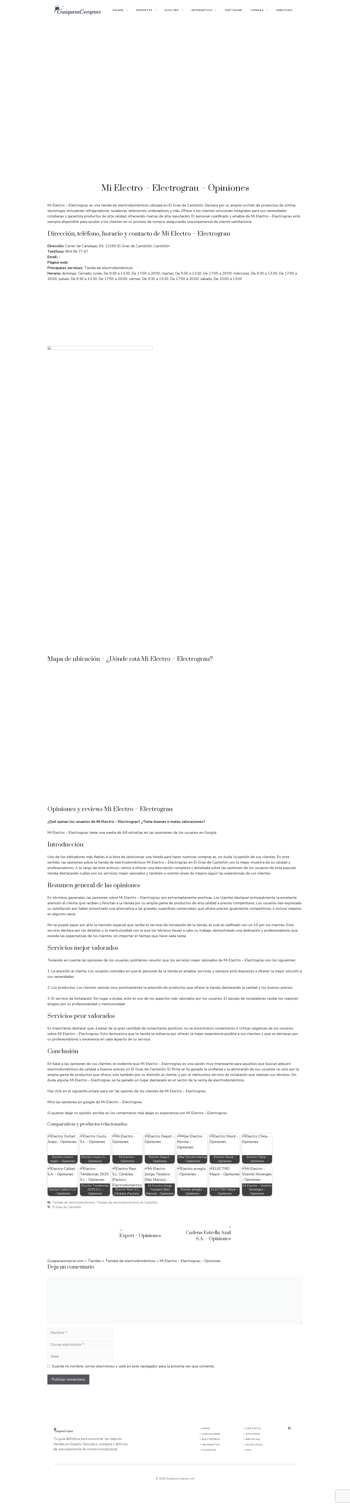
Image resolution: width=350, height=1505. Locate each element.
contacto (253, 1428)
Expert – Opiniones (140, 1236)
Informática (201, 10)
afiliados (253, 1434)
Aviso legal (254, 1444)
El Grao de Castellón (66, 1207)
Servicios (284, 10)
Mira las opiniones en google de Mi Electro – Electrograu (94, 1102)
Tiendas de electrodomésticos (73, 1202)
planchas (209, 1450)
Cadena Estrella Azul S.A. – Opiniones (208, 1236)
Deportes (144, 10)
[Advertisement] (175, 50)
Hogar (118, 10)
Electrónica (211, 1439)
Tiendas (257, 10)
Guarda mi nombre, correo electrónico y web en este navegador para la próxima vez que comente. (133, 1366)
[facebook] (289, 1428)
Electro (172, 10)
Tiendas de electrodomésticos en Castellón (127, 1202)
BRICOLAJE (253, 1439)
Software (233, 10)
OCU (248, 1450)
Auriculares (211, 1434)
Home (205, 1428)
